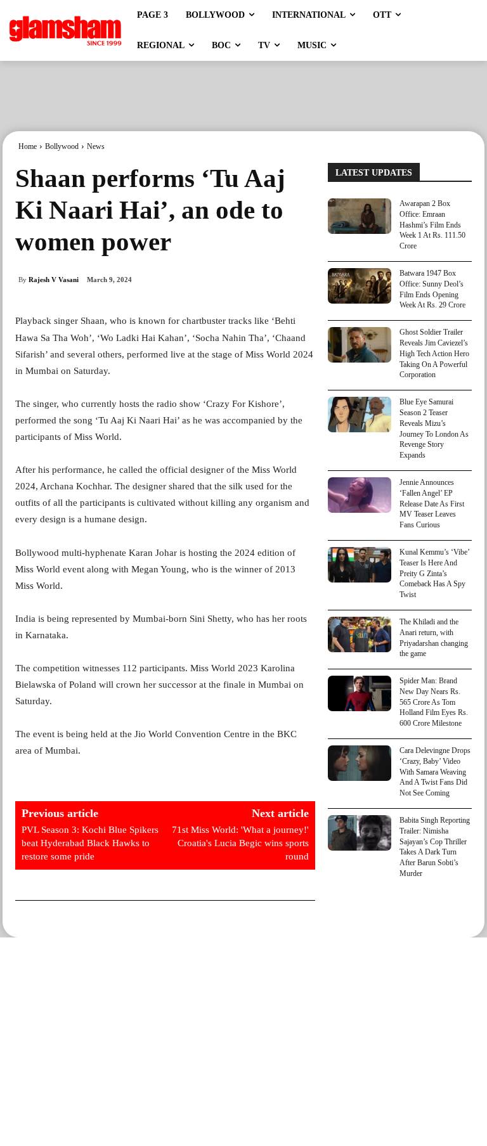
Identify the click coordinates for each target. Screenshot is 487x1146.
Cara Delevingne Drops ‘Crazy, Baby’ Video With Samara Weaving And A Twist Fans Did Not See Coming (435, 771)
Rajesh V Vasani (54, 279)
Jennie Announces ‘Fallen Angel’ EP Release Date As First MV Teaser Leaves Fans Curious (431, 503)
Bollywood (62, 146)
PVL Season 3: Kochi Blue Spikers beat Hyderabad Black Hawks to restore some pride (90, 843)
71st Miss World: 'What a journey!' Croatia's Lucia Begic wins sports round (240, 843)
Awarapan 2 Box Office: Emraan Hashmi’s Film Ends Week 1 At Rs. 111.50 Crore (432, 224)
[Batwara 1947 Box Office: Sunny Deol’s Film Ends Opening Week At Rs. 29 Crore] (359, 286)
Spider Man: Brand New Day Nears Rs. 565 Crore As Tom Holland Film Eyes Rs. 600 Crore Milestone (433, 702)
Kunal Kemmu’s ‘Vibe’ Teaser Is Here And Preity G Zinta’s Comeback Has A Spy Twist (434, 573)
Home (27, 146)
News (96, 146)
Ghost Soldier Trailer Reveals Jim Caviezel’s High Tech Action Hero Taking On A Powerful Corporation (434, 353)
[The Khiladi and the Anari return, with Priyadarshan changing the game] (359, 634)
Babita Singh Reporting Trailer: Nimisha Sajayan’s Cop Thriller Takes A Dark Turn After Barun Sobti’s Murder (434, 847)
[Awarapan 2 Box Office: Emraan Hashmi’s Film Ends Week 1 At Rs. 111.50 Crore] (359, 216)
